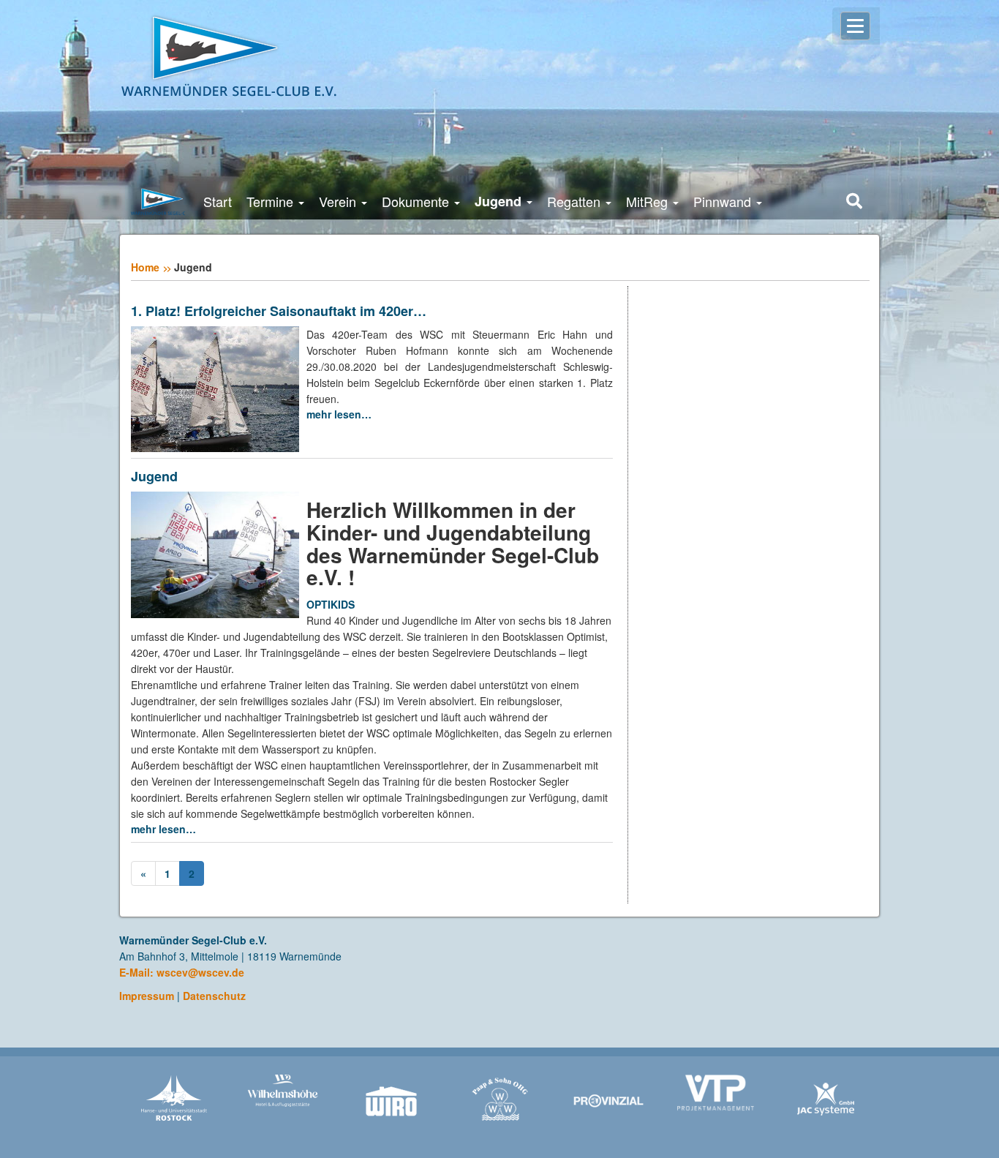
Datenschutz (214, 995)
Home (145, 267)
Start (217, 201)
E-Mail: (138, 972)
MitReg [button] (648, 201)
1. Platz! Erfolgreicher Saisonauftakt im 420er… (278, 311)
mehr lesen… (339, 414)
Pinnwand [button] (724, 201)
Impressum (146, 995)
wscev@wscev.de (200, 972)
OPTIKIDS (330, 604)
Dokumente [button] (417, 201)
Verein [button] (339, 201)
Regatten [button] (575, 201)
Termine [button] (271, 201)
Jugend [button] (500, 201)
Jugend (154, 477)
